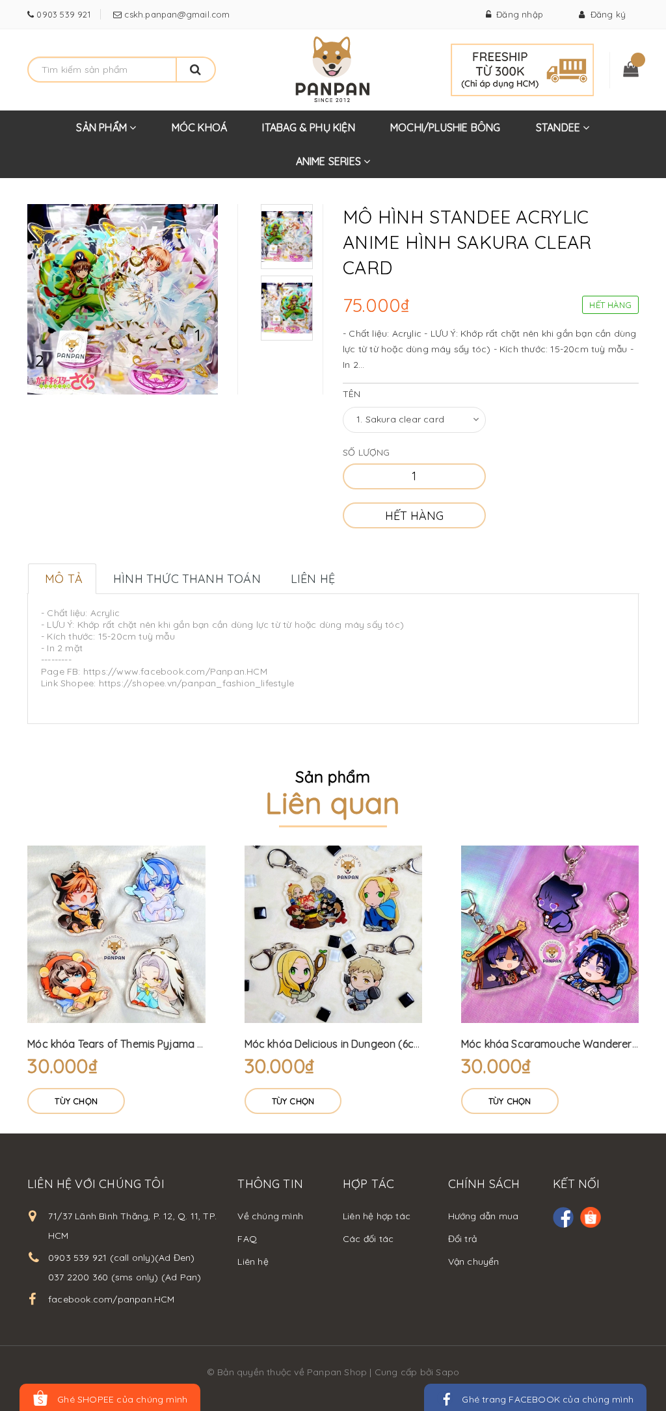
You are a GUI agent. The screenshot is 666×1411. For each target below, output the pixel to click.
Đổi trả (462, 1239)
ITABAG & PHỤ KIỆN (308, 127)
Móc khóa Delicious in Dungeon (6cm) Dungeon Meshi (374, 1043)
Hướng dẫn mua (483, 1216)
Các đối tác (368, 1239)
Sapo (447, 1372)
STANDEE (559, 127)
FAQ (247, 1239)
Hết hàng (414, 515)
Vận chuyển (474, 1261)
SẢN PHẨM (102, 127)
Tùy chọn (76, 1101)
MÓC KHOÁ (200, 127)
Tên (352, 394)
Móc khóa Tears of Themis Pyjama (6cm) (126, 1043)
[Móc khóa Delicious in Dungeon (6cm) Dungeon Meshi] (333, 934)
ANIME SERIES (330, 161)
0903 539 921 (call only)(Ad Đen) (121, 1257)
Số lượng (366, 452)
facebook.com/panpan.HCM (111, 1299)
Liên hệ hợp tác (376, 1216)
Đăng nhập (517, 14)
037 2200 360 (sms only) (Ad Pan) (124, 1277)
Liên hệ (252, 1261)
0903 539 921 (62, 14)
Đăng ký (605, 14)
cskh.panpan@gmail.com (176, 14)
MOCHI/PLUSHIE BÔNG (445, 127)
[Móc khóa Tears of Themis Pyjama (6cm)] (116, 934)
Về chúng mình (270, 1216)
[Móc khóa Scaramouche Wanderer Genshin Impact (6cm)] (550, 934)
